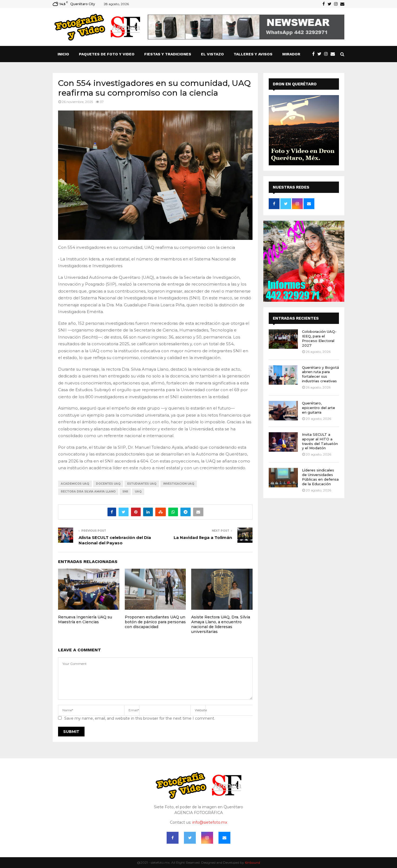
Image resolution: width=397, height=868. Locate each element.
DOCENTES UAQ (108, 483)
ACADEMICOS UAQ (75, 483)
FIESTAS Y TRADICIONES (167, 54)
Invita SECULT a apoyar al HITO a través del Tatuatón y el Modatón (320, 441)
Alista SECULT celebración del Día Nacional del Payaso (115, 540)
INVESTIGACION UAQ (178, 483)
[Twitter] (320, 54)
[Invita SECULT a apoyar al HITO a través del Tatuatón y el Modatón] (283, 442)
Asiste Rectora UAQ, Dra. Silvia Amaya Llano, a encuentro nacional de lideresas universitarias (220, 624)
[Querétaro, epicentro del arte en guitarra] (283, 410)
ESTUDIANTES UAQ (141, 483)
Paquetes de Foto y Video (106, 54)
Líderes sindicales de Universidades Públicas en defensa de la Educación (320, 477)
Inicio (63, 54)
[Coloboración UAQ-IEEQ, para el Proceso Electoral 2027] (283, 339)
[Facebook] (314, 54)
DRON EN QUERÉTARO (295, 84)
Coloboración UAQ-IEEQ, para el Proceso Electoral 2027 (319, 338)
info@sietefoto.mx (209, 822)
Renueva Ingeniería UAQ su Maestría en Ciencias (85, 619)
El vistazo (212, 54)
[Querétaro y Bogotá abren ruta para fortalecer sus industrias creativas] (283, 375)
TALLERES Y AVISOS (253, 54)
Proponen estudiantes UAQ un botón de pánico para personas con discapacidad (155, 622)
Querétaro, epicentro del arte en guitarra (318, 407)
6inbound (252, 862)
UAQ (138, 491)
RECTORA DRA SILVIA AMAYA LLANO (88, 491)
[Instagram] (327, 54)
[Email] (334, 54)
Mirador (291, 54)
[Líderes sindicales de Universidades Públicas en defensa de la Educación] (283, 477)
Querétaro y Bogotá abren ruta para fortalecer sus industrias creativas (320, 374)
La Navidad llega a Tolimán (203, 537)
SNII (125, 491)
